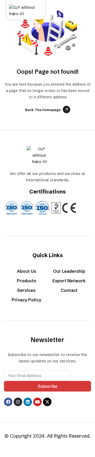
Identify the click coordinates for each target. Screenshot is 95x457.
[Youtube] (37, 402)
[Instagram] (18, 402)
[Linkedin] (27, 402)
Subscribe (47, 386)
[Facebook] (8, 402)
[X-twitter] (47, 402)
